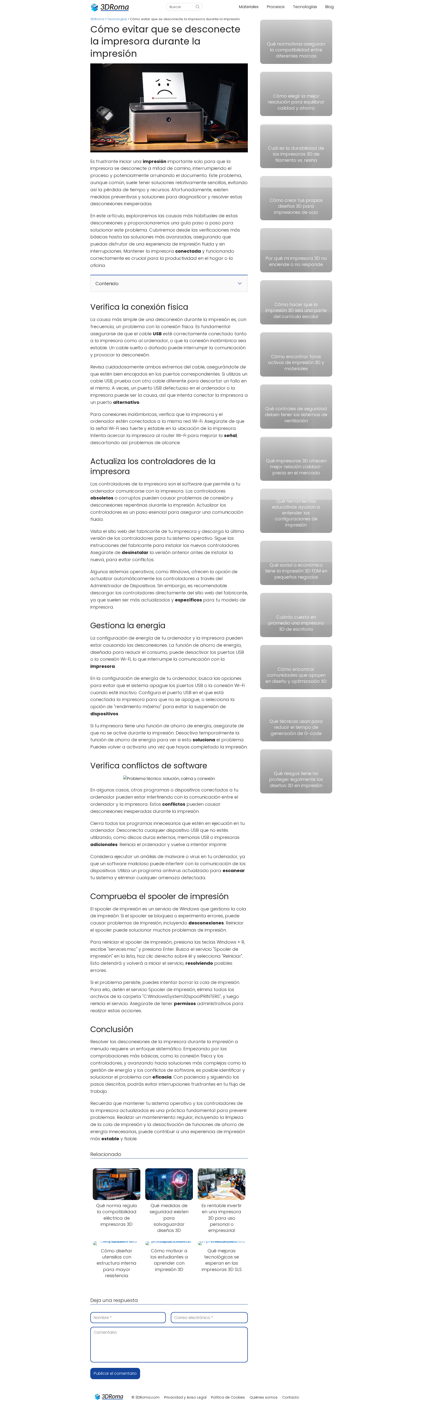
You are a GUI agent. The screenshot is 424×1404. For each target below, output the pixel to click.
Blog (329, 7)
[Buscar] (197, 7)
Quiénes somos (264, 1397)
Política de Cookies (228, 1397)
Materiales (249, 7)
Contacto (290, 1397)
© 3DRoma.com (145, 1397)
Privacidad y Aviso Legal (185, 1397)
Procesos (276, 7)
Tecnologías (305, 7)
